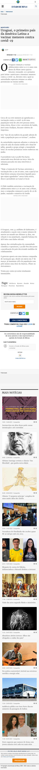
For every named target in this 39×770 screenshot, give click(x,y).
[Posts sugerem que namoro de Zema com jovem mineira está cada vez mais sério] (19, 725)
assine (19, 326)
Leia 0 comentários (19, 320)
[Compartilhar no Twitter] (16, 60)
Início (2, 11)
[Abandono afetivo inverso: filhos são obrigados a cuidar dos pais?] (19, 618)
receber (19, 306)
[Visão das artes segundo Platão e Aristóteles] (19, 585)
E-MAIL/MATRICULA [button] (20, 358)
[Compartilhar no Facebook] (13, 60)
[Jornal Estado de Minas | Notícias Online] (19, 7)
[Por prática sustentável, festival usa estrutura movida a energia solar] (19, 654)
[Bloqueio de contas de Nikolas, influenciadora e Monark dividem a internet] (19, 550)
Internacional (9, 11)
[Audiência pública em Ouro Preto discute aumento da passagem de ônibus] (19, 689)
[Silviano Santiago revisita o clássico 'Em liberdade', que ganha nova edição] (19, 443)
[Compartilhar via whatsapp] (20, 60)
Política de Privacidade (9, 756)
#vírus (32, 283)
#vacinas (12, 286)
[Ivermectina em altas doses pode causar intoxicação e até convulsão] (19, 408)
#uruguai (4, 286)
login (30, 324)
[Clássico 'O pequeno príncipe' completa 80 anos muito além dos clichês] (19, 479)
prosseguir (19, 760)
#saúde (26, 283)
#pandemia (20, 286)
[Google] (20, 355)
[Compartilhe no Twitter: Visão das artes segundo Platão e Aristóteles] (36, 599)
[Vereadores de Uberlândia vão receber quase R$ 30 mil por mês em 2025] (19, 514)
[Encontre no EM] (36, 6)
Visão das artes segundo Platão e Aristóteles (19, 602)
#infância (12, 283)
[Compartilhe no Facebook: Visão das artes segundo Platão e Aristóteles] (34, 599)
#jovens (19, 283)
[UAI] (18, 1)
